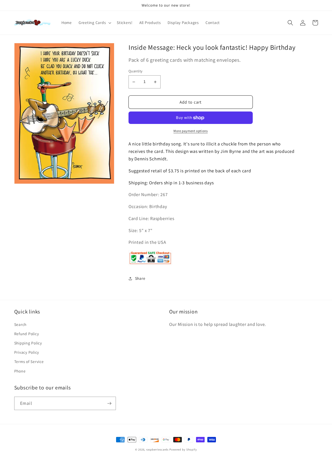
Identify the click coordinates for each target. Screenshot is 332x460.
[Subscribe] (109, 403)
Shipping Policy (28, 343)
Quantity (136, 71)
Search (20, 324)
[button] (94, 22)
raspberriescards (157, 449)
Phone (20, 371)
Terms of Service (29, 361)
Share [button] (140, 278)
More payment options (190, 131)
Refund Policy (26, 333)
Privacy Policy (26, 352)
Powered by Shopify (183, 449)
